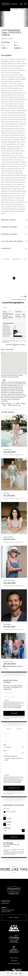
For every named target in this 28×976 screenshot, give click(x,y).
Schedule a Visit (19, 728)
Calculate (14, 837)
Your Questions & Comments (10, 756)
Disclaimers (14, 960)
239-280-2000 (9, 583)
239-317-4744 (9, 539)
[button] (2, 17)
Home (2, 403)
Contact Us (5, 668)
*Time (4, 750)
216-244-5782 (9, 495)
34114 (4, 405)
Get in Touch (14, 917)
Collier (17, 403)
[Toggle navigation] (25, 4)
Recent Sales (11, 454)
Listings (8, 403)
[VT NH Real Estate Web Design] (16, 971)
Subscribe (14, 713)
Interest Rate (7, 828)
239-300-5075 (21, 4)
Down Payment (7, 822)
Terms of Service (9, 793)
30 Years (7, 811)
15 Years (14, 811)
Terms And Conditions (14, 963)
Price (4, 816)
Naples (23, 403)
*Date (4, 744)
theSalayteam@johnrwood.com (14, 666)
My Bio (22, 454)
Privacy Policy (18, 707)
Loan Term (6, 808)
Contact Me (17, 454)
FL (13, 403)
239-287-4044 (9, 626)
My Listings (5, 454)
